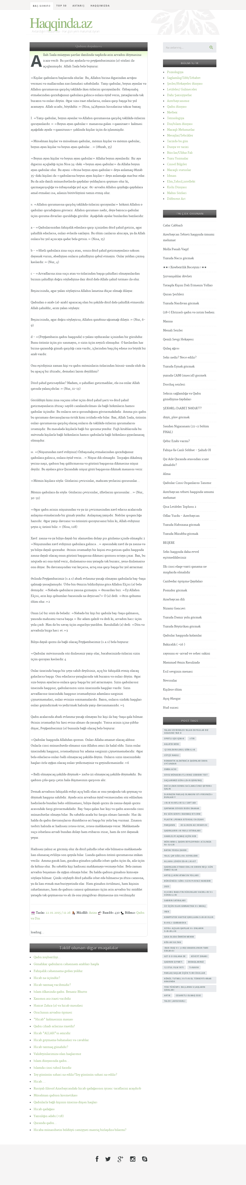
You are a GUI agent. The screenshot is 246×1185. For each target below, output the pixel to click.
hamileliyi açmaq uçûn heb (180, 836)
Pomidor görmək (175, 590)
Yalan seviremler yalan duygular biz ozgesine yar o (186, 731)
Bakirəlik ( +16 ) (174, 644)
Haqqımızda (100, 5)
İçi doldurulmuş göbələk (179, 749)
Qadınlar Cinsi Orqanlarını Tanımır (187, 483)
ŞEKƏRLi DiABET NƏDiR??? (182, 408)
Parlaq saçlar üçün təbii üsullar (184, 973)
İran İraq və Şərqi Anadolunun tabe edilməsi (186, 949)
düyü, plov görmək (176, 417)
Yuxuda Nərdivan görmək (181, 303)
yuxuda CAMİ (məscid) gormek (184, 375)
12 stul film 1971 (174, 967)
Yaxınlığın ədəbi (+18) (49, 1116)
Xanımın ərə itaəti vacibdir (52, 999)
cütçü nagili (171, 755)
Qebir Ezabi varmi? (176, 441)
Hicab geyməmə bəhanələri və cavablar (61, 1040)
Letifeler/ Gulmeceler (182, 89)
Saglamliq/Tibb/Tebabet (183, 78)
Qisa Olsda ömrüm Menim (179, 936)
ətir (191, 738)
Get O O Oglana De (175, 956)
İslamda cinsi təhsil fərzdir (52, 1068)
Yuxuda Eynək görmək (178, 366)
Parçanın (169, 825)
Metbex (172, 112)
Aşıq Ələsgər (172, 699)
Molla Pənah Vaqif (176, 249)
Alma (166, 474)
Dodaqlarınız (196, 962)
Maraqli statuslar (179, 170)
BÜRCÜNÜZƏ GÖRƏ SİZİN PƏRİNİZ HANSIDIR (187, 881)
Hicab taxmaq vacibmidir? (52, 985)
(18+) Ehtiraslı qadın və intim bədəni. (189, 312)
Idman (171, 176)
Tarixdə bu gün (177, 141)
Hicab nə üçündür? (47, 978)
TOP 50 (61, 5)
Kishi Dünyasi (177, 187)
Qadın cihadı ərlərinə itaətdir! (54, 1026)
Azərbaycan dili (174, 599)
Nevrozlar (170, 680)
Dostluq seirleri (174, 384)
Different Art (176, 199)
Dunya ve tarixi (178, 147)
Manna (168, 321)
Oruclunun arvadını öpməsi (53, 1012)
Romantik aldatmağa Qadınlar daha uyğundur (185, 762)
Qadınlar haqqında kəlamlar (182, 635)
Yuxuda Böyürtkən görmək (181, 626)
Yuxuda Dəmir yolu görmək (182, 617)
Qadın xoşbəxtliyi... (47, 957)
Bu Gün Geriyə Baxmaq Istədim (182, 814)
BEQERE (169, 543)
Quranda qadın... (45, 1123)
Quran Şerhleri (173, 294)
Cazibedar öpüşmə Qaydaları (183, 581)
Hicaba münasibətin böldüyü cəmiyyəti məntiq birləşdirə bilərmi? (80, 1130)
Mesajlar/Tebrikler (180, 135)
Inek (166, 911)
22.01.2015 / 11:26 (58, 913)
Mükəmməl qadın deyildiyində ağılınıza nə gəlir (187, 843)
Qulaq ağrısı (171, 348)
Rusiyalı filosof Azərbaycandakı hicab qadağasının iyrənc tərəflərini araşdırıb (87, 1088)
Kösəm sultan (172, 942)
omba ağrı (170, 769)
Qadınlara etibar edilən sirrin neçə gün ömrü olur (188, 868)
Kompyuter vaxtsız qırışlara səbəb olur (188, 917)
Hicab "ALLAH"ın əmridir (52, 1033)
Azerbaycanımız (178, 101)
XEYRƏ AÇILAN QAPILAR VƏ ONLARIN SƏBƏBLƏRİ (184, 929)
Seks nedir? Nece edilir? (179, 357)
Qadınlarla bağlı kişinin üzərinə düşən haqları (65, 1102)
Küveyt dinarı (199, 956)
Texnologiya (175, 118)
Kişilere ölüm (172, 690)
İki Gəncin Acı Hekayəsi (193, 825)
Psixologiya (175, 72)
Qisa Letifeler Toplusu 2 (179, 507)
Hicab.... (40, 1081)
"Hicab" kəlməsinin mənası (53, 1019)
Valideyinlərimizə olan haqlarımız (57, 1054)
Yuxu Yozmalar (177, 158)
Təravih (194, 967)
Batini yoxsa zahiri (175, 850)
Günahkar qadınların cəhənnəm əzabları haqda (66, 964)
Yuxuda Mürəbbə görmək (180, 534)
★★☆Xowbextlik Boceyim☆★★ (185, 267)
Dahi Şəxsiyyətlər (179, 95)
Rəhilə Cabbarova (175, 922)
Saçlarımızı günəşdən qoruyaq (183, 780)
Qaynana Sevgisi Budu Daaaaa (181, 808)
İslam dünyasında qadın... (51, 1061)
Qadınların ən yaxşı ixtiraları (182, 830)
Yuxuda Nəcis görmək (178, 258)
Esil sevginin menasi (178, 671)
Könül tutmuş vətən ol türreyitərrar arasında (188, 980)
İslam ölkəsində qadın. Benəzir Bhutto (60, 992)
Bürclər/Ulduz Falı (180, 153)
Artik (167, 995)
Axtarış (78, 5)
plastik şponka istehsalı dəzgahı (184, 819)
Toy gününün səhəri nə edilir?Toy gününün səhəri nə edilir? (75, 1075)
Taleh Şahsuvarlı (174, 1001)
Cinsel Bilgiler (177, 164)
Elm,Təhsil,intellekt (181, 181)
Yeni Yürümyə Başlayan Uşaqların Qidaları (184, 988)
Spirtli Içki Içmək (174, 738)
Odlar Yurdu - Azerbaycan (181, 516)
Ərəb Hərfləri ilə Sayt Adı (180, 802)
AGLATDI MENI (171, 744)
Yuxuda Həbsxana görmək (181, 525)
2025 (166, 886)
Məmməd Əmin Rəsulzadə (181, 662)
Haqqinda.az (61, 22)
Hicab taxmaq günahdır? (51, 1047)
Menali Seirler (173, 330)
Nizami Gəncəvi (174, 608)
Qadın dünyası (177, 107)
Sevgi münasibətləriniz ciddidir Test (186, 774)
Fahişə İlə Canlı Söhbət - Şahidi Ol (187, 450)
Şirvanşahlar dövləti (177, 276)
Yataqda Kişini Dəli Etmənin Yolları (188, 285)
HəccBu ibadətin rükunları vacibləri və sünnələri (188, 893)
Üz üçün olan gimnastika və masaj (184, 906)
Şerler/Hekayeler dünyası (185, 84)
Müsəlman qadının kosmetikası (55, 1095)
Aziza (93, 913)
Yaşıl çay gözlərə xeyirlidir (181, 855)
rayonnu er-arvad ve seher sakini (186, 653)
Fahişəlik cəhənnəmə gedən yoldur (58, 971)
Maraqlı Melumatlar (181, 130)
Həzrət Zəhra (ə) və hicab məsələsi (58, 1006)
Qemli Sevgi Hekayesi (178, 339)
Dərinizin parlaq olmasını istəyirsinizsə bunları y (188, 796)
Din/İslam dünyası (180, 124)
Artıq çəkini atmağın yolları (181, 875)
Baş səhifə (42, 5)
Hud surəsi (170, 708)
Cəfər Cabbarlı (173, 225)
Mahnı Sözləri (176, 193)
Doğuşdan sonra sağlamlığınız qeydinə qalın (188, 787)
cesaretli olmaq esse (188, 995)
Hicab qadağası (44, 1109)
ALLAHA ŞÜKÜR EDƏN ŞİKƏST (180, 861)
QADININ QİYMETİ (173, 962)
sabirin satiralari (174, 900)
